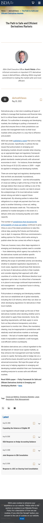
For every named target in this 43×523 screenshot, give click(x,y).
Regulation (10, 399)
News (3, 11)
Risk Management (22, 399)
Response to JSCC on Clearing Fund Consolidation (20, 468)
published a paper (20, 141)
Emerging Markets (27, 397)
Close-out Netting (12, 397)
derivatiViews (13, 11)
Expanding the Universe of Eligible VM (16, 428)
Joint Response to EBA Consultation (15, 455)
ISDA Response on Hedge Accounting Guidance (19, 441)
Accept (22, 518)
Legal (37, 397)
